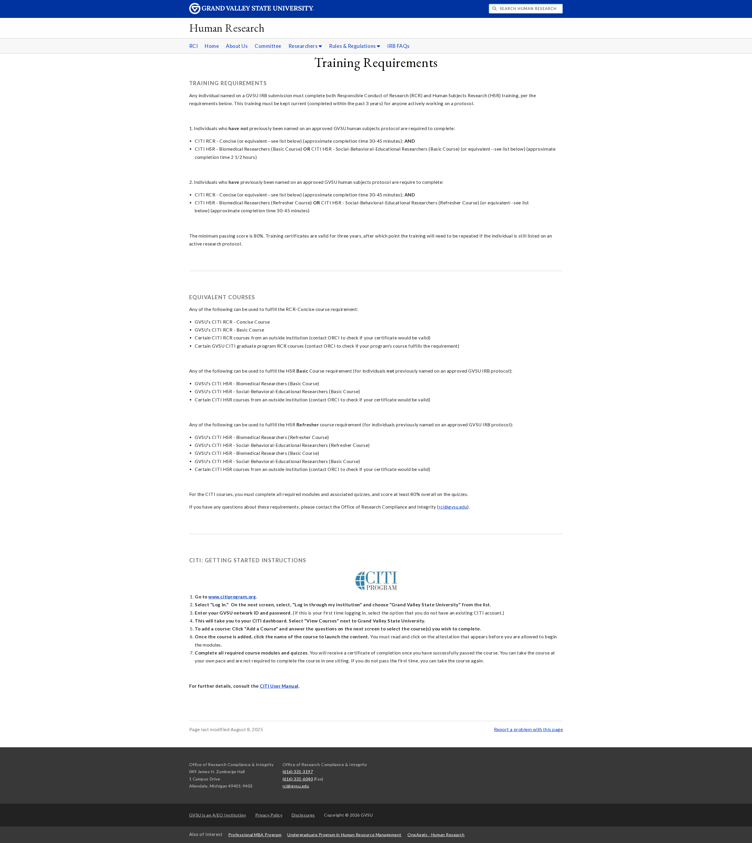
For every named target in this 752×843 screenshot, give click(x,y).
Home (212, 46)
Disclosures (303, 814)
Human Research (226, 28)
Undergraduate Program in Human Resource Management (344, 834)
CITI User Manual (279, 686)
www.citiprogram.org (232, 596)
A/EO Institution (217, 814)
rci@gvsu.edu (453, 506)
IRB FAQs (398, 46)
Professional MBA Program (254, 834)
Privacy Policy (269, 814)
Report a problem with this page (528, 729)
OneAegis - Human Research (435, 834)
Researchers (303, 46)
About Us (237, 46)
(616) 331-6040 (298, 778)
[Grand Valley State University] (251, 12)
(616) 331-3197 (298, 771)
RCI (193, 46)
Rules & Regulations (353, 46)
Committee (268, 46)
